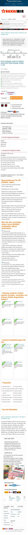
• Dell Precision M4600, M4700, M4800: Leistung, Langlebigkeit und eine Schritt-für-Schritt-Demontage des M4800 (13, 282)
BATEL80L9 (14, 24)
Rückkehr (13, 3)
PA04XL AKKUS (18, 393)
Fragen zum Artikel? (16, 106)
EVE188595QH (6, 27)
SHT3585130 (16, 26)
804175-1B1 (3, 144)
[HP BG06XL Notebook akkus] (14, 50)
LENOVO (20, 512)
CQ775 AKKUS (17, 395)
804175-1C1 (3, 146)
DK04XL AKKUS (18, 401)
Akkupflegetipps (14, 509)
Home (2, 32)
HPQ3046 (5, 69)
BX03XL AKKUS (6, 395)
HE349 (1, 27)
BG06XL (3, 117)
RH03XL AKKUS (7, 399)
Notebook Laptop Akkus (11, 32)
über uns (7, 3)
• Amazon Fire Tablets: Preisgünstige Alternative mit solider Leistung (13, 285)
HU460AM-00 (21, 24)
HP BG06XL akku (5, 418)
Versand (14, 5)
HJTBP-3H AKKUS (18, 388)
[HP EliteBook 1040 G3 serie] (4, 55)
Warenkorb (4, 19)
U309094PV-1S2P (4, 26)
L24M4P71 (10, 26)
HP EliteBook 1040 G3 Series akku (14, 115)
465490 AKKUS (6, 386)
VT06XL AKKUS (18, 386)
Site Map (13, 516)
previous (4, 500)
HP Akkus (21, 32)
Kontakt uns (13, 514)
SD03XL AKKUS (18, 391)
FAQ (12, 512)
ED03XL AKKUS (6, 401)
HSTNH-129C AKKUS (8, 388)
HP (18, 516)
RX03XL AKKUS (18, 397)
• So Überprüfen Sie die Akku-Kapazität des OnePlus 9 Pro (13, 279)
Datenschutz (7, 524)
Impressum (6, 522)
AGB (5, 520)
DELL (19, 514)
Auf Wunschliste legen (17, 104)
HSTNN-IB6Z (4, 142)
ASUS (19, 509)
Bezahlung (20, 3)
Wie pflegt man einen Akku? (18, 108)
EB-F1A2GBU (23, 26)
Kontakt (19, 1)
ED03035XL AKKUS (7, 397)
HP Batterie (7, 117)
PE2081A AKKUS (18, 399)
